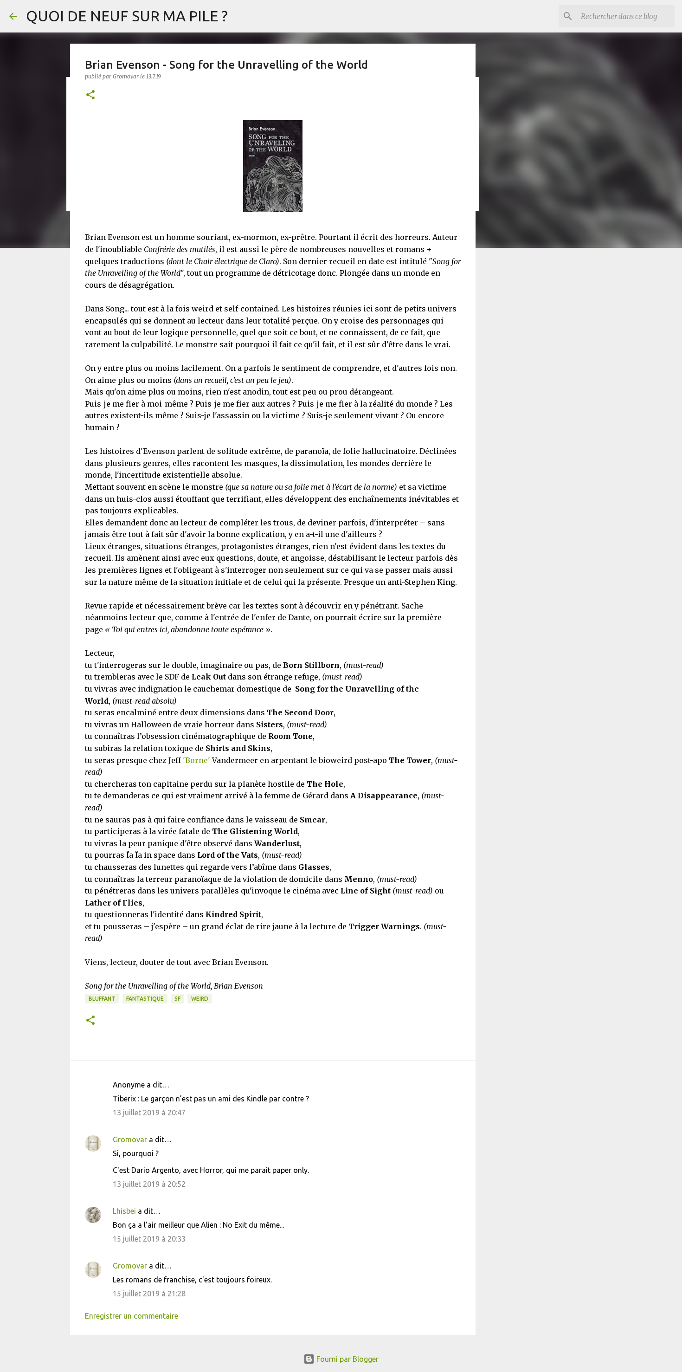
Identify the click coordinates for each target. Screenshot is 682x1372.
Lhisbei (124, 1211)
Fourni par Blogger (347, 1359)
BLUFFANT (102, 999)
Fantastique (145, 999)
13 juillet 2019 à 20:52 (149, 1184)
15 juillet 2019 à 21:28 (149, 1293)
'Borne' (196, 760)
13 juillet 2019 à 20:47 (149, 1112)
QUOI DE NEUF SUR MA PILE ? (127, 15)
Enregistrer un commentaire (131, 1316)
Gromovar (130, 1139)
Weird (199, 999)
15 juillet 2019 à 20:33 (149, 1239)
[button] (90, 95)
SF (177, 999)
